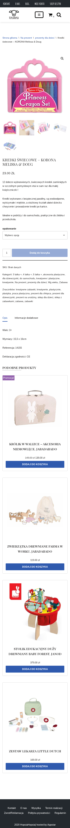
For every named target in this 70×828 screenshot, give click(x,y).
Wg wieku (53, 282)
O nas (17, 4)
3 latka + (17, 274)
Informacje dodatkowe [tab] (26, 317)
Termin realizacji (53, 808)
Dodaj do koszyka (40, 252)
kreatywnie (8, 282)
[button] (62, 58)
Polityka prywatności (39, 812)
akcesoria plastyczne (54, 274)
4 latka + (27, 274)
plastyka (6, 293)
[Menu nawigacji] (39, 14)
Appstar (51, 824)
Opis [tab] (4, 317)
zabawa (19, 301)
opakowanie (9, 228)
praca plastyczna (21, 293)
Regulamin (60, 812)
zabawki (29, 301)
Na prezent (26, 37)
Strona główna (9, 37)
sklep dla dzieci (45, 297)
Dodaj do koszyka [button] (35, 464)
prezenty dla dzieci (44, 37)
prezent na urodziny (26, 297)
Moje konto (39, 4)
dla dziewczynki (10, 278)
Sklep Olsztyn (55, 4)
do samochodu (27, 278)
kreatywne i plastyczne (48, 278)
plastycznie (55, 289)
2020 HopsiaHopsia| (25, 824)
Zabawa (63, 282)
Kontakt (6, 4)
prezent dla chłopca (41, 293)
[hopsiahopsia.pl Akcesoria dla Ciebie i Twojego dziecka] (14, 15)
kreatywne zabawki (25, 289)
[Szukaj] (58, 14)
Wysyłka (36, 808)
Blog (27, 4)
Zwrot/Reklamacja (13, 812)
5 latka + (37, 274)
